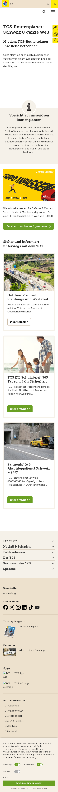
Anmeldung (9, 593)
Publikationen (14, 552)
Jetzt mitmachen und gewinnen (27, 226)
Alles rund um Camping (32, 650)
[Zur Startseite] (5, 3)
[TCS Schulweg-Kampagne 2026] (29, 185)
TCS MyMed (10, 731)
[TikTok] (31, 606)
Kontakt (48, 4)
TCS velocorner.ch (13, 710)
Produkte (10, 541)
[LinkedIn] (25, 606)
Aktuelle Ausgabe (28, 626)
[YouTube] (37, 606)
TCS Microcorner (12, 715)
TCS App (19, 673)
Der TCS (9, 558)
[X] (12, 606)
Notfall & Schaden (54, 4)
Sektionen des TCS (17, 563)
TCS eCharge (22, 683)
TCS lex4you (10, 726)
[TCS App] (7, 673)
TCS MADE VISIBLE (13, 721)
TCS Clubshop (11, 705)
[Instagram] (18, 606)
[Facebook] (6, 606)
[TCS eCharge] (8, 683)
